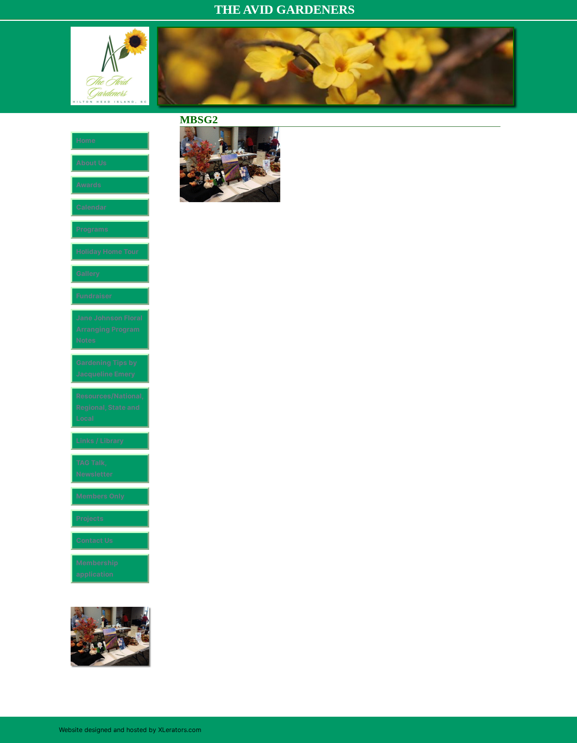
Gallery (88, 273)
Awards (88, 185)
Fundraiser (94, 296)
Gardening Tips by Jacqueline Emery (106, 368)
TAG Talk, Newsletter (94, 468)
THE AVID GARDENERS (284, 9)
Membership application (97, 568)
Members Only (100, 496)
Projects (90, 518)
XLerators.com (179, 730)
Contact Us (94, 540)
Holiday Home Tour (107, 252)
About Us (91, 163)
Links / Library (100, 441)
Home (85, 140)
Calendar (91, 207)
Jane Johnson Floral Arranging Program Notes (109, 329)
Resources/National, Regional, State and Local (110, 407)
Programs (92, 229)
